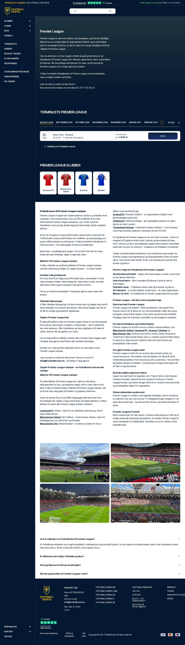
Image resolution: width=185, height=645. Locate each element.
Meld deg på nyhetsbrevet (139, 606)
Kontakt (136, 595)
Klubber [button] (8, 21)
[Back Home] (14, 11)
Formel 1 (8, 35)
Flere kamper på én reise (16, 71)
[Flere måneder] (162, 122)
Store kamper (11, 58)
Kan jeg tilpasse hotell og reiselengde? (60, 565)
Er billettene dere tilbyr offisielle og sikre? (62, 556)
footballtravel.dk (105, 595)
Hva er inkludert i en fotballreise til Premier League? (67, 539)
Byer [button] (6, 31)
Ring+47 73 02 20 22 (172, 3)
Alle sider (84, 634)
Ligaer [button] (7, 26)
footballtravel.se (105, 602)
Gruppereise (10, 63)
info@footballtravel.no (74, 602)
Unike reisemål (11, 76)
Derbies (8, 49)
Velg (162, 136)
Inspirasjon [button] (10, 626)
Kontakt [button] (8, 631)
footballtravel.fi (105, 599)
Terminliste (10, 44)
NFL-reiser (9, 81)
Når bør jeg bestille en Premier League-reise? (64, 573)
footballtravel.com (106, 591)
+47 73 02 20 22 (76, 592)
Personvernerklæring (49, 633)
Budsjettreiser (12, 53)
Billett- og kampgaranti (138, 600)
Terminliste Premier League (61, 146)
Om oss (8, 636)
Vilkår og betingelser (69, 634)
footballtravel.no (106, 587)
